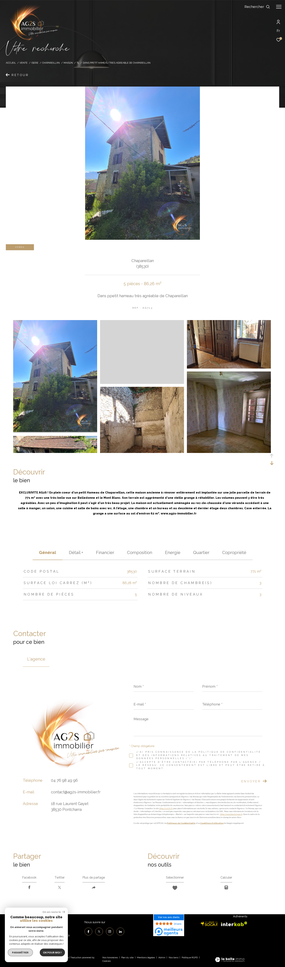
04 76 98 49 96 (64, 780)
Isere (34, 62)
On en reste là (52, 912)
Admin (162, 957)
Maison (68, 62)
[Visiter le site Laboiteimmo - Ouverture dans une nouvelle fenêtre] (229, 960)
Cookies (106, 961)
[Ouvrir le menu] (279, 7)
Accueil (11, 62)
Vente (24, 62)
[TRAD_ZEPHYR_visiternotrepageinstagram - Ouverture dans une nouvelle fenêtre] (110, 931)
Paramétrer (20, 952)
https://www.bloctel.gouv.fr (231, 815)
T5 (78, 62)
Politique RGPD (190, 957)
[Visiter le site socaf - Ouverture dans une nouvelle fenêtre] (209, 924)
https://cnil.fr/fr (166, 808)
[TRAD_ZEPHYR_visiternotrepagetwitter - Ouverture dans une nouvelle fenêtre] (99, 931)
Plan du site (127, 957)
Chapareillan (51, 62)
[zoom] (55, 431)
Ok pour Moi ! (52, 952)
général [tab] (47, 552)
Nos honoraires (110, 957)
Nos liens (174, 957)
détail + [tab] (76, 552)
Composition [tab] (139, 552)
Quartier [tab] (201, 552)
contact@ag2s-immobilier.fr (75, 792)
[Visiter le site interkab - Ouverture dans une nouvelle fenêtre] (234, 924)
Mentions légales (146, 957)
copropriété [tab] (234, 552)
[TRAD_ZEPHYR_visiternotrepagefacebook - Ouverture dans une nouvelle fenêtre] (88, 931)
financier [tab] (105, 552)
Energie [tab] (172, 552)
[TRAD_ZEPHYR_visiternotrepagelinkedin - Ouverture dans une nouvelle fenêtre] (120, 931)
